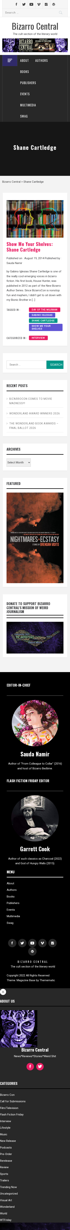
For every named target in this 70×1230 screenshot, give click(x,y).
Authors (41, 60)
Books (24, 71)
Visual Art (6, 1200)
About (24, 60)
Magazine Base (26, 980)
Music (3, 1134)
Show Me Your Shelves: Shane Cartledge (30, 247)
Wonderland (7, 1206)
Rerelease (6, 1160)
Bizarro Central (35, 25)
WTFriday (5, 1220)
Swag (24, 116)
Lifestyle (5, 1127)
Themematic (47, 980)
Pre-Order (6, 1154)
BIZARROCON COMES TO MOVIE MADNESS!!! (30, 401)
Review (4, 1167)
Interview (38, 338)
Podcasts (6, 1147)
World (3, 1213)
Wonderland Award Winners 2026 (34, 413)
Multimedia (28, 105)
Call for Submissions (13, 1101)
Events (25, 94)
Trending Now (8, 1187)
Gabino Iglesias (42, 315)
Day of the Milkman (44, 309)
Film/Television (9, 1108)
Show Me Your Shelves (41, 327)
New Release (8, 1141)
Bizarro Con (7, 1095)
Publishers (28, 83)
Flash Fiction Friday (12, 1114)
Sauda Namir (14, 263)
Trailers (4, 1180)
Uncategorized (9, 1193)
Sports (4, 1174)
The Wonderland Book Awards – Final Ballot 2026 (33, 425)
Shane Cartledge (43, 320)
